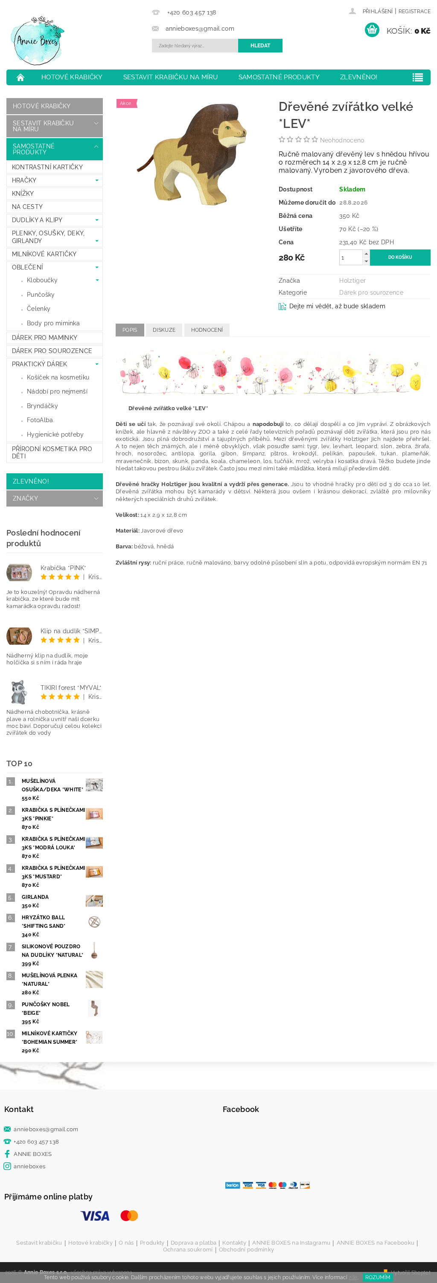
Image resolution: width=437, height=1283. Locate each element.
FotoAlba (40, 420)
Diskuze (164, 330)
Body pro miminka (53, 323)
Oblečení (27, 267)
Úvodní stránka (21, 77)
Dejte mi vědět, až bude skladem (337, 306)
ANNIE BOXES (33, 1154)
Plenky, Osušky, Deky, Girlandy (48, 237)
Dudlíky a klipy (37, 220)
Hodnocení (207, 330)
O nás (126, 1243)
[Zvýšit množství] (366, 253)
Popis (129, 330)
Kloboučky (42, 280)
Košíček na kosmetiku (58, 377)
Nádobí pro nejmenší (57, 391)
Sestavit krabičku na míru (170, 77)
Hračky (24, 180)
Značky (25, 498)
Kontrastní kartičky (47, 167)
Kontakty (234, 1243)
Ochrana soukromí (188, 1250)
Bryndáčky (42, 406)
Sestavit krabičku (39, 1243)
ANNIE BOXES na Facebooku (376, 1243)
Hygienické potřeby (55, 434)
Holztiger (352, 280)
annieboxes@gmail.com (46, 1129)
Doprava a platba (193, 1243)
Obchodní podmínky (246, 1250)
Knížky (23, 193)
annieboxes (29, 1166)
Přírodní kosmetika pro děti (52, 453)
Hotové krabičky (72, 77)
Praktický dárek (39, 364)
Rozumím (377, 1277)
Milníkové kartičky (44, 254)
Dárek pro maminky (44, 337)
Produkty (152, 1243)
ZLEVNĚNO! (359, 77)
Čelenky (38, 308)
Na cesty (27, 206)
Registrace (415, 11)
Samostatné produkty (279, 77)
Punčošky (41, 294)
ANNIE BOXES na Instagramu (291, 1243)
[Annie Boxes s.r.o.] (77, 41)
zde (353, 1277)
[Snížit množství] (366, 261)
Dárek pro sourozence (52, 351)
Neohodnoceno (342, 140)
